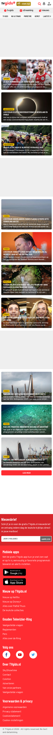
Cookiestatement (11, 716)
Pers (5, 634)
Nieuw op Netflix (11, 597)
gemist (37, 16)
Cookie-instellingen (13, 720)
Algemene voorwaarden (15, 707)
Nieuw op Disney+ (12, 601)
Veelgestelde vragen (13, 625)
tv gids (5, 16)
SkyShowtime (10, 670)
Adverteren (8, 683)
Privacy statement (12, 711)
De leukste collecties (13, 610)
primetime (28, 16)
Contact (7, 674)
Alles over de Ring (12, 638)
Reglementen (9, 629)
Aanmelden (46, 539)
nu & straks (16, 16)
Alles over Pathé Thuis (14, 606)
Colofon (7, 679)
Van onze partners (12, 688)
